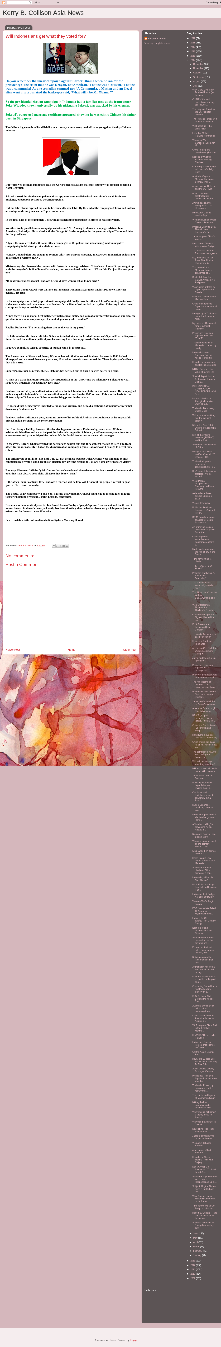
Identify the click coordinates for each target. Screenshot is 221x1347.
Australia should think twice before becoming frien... (203, 1008)
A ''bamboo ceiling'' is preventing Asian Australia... (202, 827)
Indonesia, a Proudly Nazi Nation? (202, 879)
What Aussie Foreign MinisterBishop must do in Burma (203, 1199)
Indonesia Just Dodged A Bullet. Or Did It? (203, 895)
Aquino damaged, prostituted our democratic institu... (203, 196)
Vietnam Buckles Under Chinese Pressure (204, 221)
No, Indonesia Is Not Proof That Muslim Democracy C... (202, 260)
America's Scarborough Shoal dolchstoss (203, 709)
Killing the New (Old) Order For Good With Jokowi (204, 428)
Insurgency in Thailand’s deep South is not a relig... (204, 316)
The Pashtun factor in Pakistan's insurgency (204, 252)
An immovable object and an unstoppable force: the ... (203, 530)
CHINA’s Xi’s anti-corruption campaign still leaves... (203, 102)
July (195, 85)
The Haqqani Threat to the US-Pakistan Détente (203, 112)
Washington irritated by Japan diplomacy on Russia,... (203, 290)
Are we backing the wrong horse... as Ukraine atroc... (202, 205)
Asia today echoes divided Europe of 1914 (202, 496)
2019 (193, 38)
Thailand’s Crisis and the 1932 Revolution (204, 635)
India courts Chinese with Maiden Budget (203, 245)
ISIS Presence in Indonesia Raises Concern (202, 627)
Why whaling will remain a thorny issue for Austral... (204, 1115)
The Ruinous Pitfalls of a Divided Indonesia (204, 120)
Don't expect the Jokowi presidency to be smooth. (204, 474)
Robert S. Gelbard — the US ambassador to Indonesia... (204, 1215)
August (197, 81)
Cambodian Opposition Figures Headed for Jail (203, 617)
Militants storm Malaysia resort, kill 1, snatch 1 (204, 770)
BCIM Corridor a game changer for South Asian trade (203, 520)
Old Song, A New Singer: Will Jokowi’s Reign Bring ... (204, 169)
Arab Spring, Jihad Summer (201, 1151)
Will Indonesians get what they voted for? (203, 762)
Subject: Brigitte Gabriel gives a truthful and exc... (204, 1189)
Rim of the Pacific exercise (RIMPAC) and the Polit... (203, 438)
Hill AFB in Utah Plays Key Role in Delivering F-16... (204, 887)
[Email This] (54, 546)
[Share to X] (60, 546)
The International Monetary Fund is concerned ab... (202, 270)
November (198, 68)
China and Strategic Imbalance (202, 642)
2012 (193, 1265)
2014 (193, 60)
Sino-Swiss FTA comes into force (204, 852)
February (198, 1251)
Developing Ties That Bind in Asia (203, 1130)
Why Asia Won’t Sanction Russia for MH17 (203, 143)
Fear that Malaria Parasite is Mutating (203, 134)
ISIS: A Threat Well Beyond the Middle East (203, 999)
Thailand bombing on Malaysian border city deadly (204, 345)
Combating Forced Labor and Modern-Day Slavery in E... (204, 989)
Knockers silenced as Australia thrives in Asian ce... (203, 1018)
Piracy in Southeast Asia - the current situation (204, 676)
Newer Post (13, 649)
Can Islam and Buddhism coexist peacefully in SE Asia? (202, 796)
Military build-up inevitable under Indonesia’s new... (202, 1105)
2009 (193, 1278)
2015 (193, 55)
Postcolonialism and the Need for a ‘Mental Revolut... (204, 694)
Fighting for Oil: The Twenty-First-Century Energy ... (204, 921)
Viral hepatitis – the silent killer (202, 127)
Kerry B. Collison (157, 38)
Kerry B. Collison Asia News (43, 12)
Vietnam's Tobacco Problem (201, 1144)
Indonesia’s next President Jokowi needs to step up (202, 355)
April (195, 1242)
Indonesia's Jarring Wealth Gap (201, 214)
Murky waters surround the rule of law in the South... (203, 552)
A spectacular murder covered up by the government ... (203, 940)
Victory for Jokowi (201, 503)
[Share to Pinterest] (67, 546)
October (197, 72)
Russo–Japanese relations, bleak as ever (202, 808)
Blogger (133, 1340)
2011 (193, 1269)
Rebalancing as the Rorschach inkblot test (202, 960)
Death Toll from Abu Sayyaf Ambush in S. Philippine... (204, 280)
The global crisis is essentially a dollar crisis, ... (203, 585)
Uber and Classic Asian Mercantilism (204, 298)
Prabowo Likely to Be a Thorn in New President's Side (203, 229)
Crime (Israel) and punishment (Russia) (203, 151)
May (195, 1237)
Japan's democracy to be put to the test (203, 1137)
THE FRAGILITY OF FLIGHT (202, 567)
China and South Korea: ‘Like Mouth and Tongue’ (204, 728)
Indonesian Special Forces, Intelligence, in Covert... (203, 1045)
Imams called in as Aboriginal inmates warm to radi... (202, 401)
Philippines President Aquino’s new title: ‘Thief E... (202, 336)
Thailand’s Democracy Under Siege (203, 409)
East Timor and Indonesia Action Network (202, 930)
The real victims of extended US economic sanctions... (204, 684)
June (196, 1233)
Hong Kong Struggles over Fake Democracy (204, 736)
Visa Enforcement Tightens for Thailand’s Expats (202, 608)
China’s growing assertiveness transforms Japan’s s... (203, 540)
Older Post (129, 649)
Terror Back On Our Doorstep (202, 777)
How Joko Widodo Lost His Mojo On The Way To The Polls (204, 1061)
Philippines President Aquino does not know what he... (204, 1078)
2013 (193, 1260)
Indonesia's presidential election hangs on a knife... (204, 817)
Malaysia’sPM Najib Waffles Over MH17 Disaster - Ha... (203, 454)
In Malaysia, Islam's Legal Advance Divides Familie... (202, 785)
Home (71, 649)
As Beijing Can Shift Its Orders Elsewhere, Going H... (204, 651)
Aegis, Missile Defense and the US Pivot (203, 187)
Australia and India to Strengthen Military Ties (203, 1225)
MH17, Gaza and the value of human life (203, 370)
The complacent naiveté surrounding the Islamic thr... (204, 754)
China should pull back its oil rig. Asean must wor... (204, 745)
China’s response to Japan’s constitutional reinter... (204, 306)
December (198, 64)
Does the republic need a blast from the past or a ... (204, 979)
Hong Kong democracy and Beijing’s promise (204, 363)
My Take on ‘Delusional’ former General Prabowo (204, 326)
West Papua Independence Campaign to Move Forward (203, 485)
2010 (193, 1274)
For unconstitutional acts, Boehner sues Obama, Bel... (203, 950)
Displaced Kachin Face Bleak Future (203, 835)
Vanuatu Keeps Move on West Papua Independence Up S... (204, 1179)
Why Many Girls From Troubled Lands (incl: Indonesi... (204, 92)
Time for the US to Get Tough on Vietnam (203, 1207)
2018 (193, 42)
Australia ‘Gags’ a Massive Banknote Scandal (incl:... (203, 179)
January (197, 1255)
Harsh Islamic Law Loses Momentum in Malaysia (203, 861)
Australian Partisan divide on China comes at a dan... (202, 870)
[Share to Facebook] (63, 546)
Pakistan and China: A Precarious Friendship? (203, 576)
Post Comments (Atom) (78, 658)
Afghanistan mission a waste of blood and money (203, 969)
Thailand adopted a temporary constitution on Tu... (203, 464)
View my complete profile (157, 43)
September (199, 77)
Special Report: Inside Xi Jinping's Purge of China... (203, 379)
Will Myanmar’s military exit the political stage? (204, 418)
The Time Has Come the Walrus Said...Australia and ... (204, 596)
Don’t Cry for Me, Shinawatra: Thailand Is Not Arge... (204, 1169)
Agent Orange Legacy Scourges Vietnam (203, 1070)
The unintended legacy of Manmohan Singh (203, 1096)
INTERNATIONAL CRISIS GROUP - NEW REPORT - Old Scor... (204, 390)
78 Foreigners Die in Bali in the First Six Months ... (204, 1028)
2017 (193, 47)
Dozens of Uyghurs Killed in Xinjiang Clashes (202, 159)
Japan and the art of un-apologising (204, 659)
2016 (193, 51)
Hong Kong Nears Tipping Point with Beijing (202, 1160)
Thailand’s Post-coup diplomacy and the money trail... (202, 1088)
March (196, 1246)
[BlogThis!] (57, 546)
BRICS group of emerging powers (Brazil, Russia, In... (203, 718)
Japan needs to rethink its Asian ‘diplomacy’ (203, 702)
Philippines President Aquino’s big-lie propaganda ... (202, 668)
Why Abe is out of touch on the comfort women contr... (204, 844)
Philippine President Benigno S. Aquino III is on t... (204, 510)
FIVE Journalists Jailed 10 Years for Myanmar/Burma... (204, 911)
